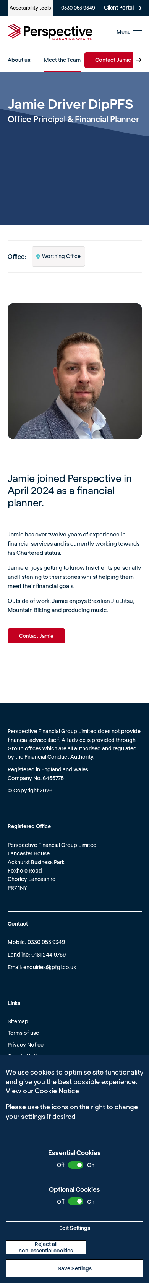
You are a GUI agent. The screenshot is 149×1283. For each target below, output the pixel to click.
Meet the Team (62, 60)
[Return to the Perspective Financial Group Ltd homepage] (50, 32)
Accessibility (30, 8)
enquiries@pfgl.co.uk (49, 967)
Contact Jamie (113, 60)
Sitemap (18, 1021)
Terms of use (23, 1032)
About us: (20, 60)
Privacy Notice (26, 1044)
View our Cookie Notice (42, 1090)
